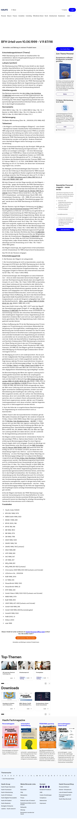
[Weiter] (49, 683)
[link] (3, 15)
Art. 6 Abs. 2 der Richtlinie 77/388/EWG (31, 458)
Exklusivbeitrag (22, 677)
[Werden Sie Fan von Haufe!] (49, 787)
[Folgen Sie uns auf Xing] (43, 787)
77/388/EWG (39, 232)
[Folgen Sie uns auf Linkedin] (41, 787)
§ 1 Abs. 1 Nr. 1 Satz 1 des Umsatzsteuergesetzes (22, 207)
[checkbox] (57, 218)
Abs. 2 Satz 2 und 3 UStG (30, 365)
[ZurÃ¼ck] (45, 683)
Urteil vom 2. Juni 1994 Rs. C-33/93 (14, 383)
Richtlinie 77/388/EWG (31, 236)
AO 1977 (33, 421)
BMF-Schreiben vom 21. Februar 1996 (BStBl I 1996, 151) (22, 446)
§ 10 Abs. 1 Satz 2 (12, 365)
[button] (72, 10)
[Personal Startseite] (5, 10)
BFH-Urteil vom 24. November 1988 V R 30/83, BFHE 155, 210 (23, 380)
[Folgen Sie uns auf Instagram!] (46, 787)
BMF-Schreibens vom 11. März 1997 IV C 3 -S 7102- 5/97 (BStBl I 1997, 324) (22, 178)
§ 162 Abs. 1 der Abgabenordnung (17, 421)
